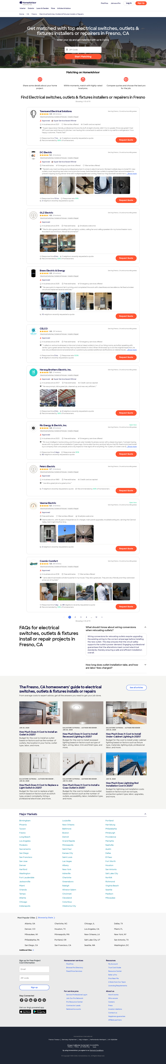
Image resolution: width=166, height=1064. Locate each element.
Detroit (65, 837)
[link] (83, 114)
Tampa (22, 894)
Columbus (67, 902)
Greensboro (68, 881)
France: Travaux (54, 1040)
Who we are (113, 998)
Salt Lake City (111, 873)
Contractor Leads (73, 1006)
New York (66, 869)
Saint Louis (67, 857)
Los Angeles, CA (91, 929)
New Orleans (68, 825)
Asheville (66, 873)
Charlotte (66, 877)
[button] (48, 185)
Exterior (31, 8)
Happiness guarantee (116, 1016)
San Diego (24, 853)
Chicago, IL (89, 923)
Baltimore (66, 829)
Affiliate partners (115, 1020)
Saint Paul (66, 849)
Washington (24, 873)
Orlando (23, 890)
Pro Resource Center (74, 1002)
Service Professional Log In (76, 995)
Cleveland (67, 898)
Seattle (108, 890)
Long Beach (24, 837)
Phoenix (23, 825)
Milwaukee (110, 898)
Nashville (109, 845)
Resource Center (115, 971)
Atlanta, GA (30, 923)
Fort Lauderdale (26, 877)
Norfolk (108, 877)
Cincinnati (67, 894)
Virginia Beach (112, 886)
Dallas (108, 853)
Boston (65, 833)
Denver (22, 865)
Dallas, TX (118, 923)
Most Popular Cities (26, 918)
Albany (65, 865)
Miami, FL (118, 929)
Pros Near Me (113, 978)
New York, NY (120, 934)
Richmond (110, 881)
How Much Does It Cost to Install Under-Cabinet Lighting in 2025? (123, 735)
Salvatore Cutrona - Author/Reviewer (80, 728)
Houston (109, 865)
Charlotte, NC (61, 923)
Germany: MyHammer (69, 1040)
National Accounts (73, 1009)
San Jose (23, 861)
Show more (132, 174)
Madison (109, 894)
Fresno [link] (34, 14)
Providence (110, 837)
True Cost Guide (114, 968)
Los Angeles (24, 841)
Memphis (109, 841)
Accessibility (94, 1046)
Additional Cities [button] (25, 950)
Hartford (23, 869)
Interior (23, 8)
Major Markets (28, 814)
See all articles (136, 687)
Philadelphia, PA (32, 940)
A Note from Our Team (117, 982)
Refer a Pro (112, 975)
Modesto (23, 845)
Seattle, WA (89, 945)
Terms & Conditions (96, 1050)
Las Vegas (67, 861)
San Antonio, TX (121, 940)
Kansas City (67, 853)
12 (96, 617)
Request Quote (126, 140)
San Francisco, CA (63, 945)
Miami (22, 886)
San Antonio (111, 869)
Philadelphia (111, 829)
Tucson (22, 829)
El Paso (108, 857)
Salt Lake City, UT (92, 940)
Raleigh (65, 886)
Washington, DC (121, 945)
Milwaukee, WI (31, 934)
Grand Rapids (68, 841)
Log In (129, 3)
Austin (108, 849)
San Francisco (25, 857)
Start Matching (83, 56)
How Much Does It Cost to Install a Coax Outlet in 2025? (81, 786)
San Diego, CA (31, 945)
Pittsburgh (110, 833)
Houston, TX (60, 929)
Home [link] (21, 14)
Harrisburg (110, 825)
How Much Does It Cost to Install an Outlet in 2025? (38, 733)
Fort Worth (110, 861)
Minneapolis (67, 845)
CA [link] (28, 14)
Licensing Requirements (117, 986)
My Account (113, 964)
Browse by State (45, 917)
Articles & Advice (64, 8)
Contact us (112, 1013)
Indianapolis (24, 906)
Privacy (69, 1046)
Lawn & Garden (42, 8)
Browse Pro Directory (74, 968)
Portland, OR (60, 940)
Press (110, 1006)
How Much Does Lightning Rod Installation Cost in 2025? (122, 784)
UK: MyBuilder (112, 1040)
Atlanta (22, 898)
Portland (109, 820)
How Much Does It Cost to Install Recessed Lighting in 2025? (80, 735)
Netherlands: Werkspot (98, 1040)
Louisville (66, 820)
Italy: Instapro (83, 1040)
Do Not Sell (85, 1046)
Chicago (23, 902)
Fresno (22, 833)
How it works (113, 995)
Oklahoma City (69, 906)
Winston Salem (69, 890)
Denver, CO (30, 929)
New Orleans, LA (92, 934)
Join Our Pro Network (74, 998)
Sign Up (141, 3)
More (53, 8)
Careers (111, 1002)
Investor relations (115, 1009)
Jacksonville (24, 881)
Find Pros (69, 964)
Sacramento (25, 849)
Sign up (34, 987)
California (76, 1046)
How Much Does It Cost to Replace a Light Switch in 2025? (38, 786)
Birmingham (24, 820)
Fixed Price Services (74, 971)
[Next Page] (102, 617)
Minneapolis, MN (62, 934)
